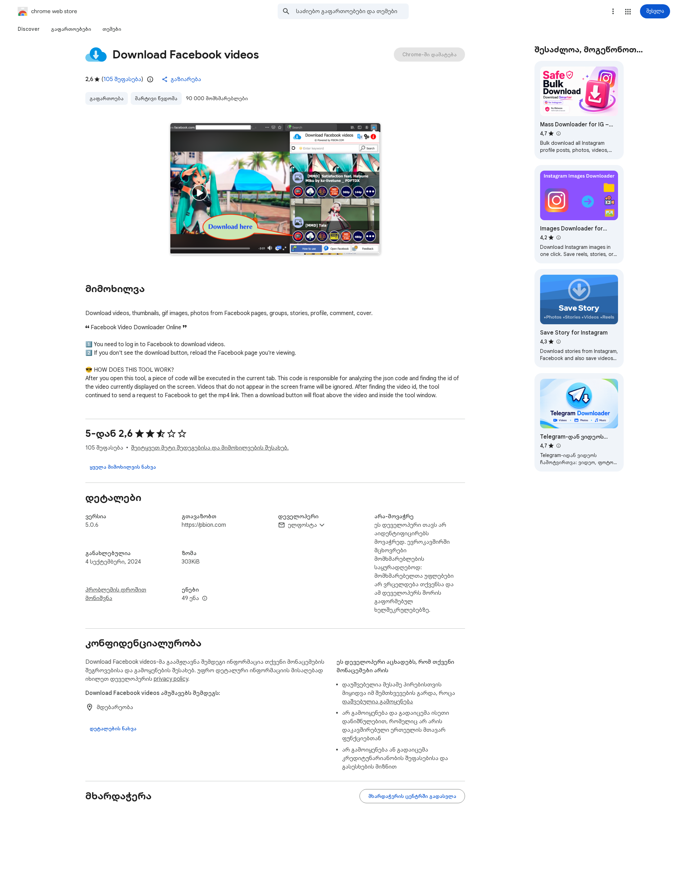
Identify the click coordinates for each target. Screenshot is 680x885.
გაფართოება (107, 98)
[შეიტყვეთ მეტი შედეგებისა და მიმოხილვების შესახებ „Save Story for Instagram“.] (558, 341)
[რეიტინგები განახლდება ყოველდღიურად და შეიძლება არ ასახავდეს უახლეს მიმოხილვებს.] (150, 79)
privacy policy (171, 679)
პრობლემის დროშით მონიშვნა (115, 594)
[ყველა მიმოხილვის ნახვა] (122, 466)
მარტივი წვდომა (156, 98)
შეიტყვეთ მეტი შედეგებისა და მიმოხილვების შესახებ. (210, 447)
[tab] (28, 29)
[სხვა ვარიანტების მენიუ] (613, 11)
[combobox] (352, 11)
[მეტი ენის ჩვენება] (204, 598)
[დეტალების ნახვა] (113, 728)
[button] (628, 12)
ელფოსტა (302, 525)
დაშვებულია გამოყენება (377, 701)
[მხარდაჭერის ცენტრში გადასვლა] (412, 796)
